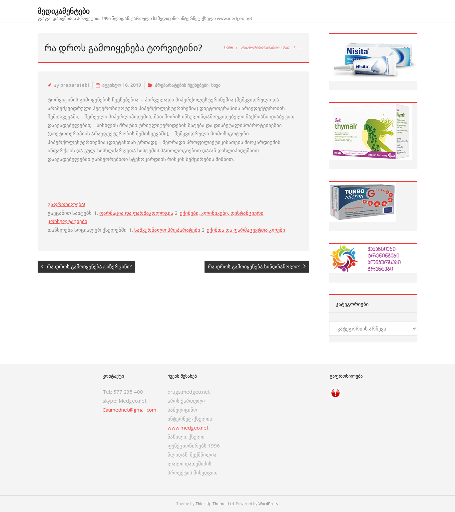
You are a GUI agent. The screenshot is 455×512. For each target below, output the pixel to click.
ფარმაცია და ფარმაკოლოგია (136, 212)
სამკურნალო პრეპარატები (167, 229)
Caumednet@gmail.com (129, 409)
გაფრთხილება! (66, 204)
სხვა (286, 47)
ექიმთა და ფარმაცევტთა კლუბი (246, 229)
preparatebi (74, 85)
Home (228, 47)
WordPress (268, 503)
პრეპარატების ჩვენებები (260, 47)
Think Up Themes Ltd (215, 503)
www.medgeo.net (188, 427)
